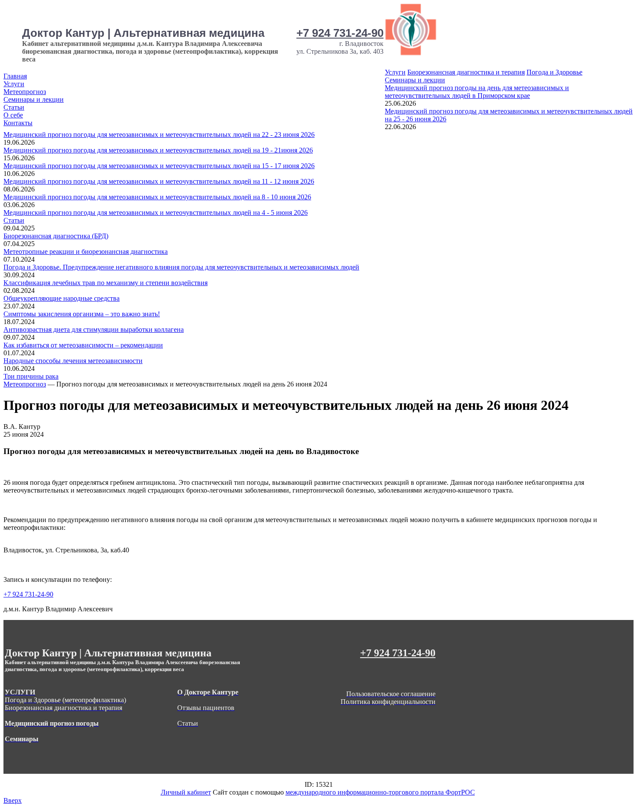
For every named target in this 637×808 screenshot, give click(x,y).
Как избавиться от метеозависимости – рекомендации (83, 345)
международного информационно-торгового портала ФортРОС (380, 792)
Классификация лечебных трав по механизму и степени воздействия (105, 282)
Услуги (13, 84)
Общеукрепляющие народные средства (61, 298)
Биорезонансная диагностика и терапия (466, 72)
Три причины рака (30, 376)
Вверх (12, 800)
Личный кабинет (186, 792)
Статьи (13, 107)
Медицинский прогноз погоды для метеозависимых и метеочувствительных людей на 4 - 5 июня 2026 (155, 212)
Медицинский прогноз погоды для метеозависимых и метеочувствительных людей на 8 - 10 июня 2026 (157, 197)
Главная (15, 76)
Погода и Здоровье (554, 72)
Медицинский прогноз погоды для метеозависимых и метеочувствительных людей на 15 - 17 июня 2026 (159, 165)
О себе (13, 115)
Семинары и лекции (33, 99)
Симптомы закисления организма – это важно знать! (81, 314)
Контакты (17, 123)
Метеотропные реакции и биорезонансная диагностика (85, 251)
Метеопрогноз (24, 91)
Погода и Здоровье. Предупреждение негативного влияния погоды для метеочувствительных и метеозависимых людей (181, 267)
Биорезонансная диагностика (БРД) (55, 236)
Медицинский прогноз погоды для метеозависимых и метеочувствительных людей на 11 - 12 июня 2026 (158, 181)
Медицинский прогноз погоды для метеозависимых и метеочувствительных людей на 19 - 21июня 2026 (158, 150)
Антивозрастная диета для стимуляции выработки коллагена (93, 329)
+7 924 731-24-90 (340, 32)
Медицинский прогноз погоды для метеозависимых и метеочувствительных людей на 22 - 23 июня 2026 (159, 134)
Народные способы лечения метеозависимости (73, 360)
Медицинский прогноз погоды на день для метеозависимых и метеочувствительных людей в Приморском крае (477, 91)
